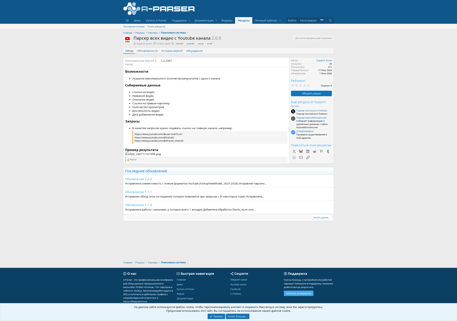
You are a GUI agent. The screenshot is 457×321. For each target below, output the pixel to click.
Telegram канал (238, 279)
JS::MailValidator (304, 131)
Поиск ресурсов (156, 26)
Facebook (235, 289)
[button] (189, 20)
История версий (172, 50)
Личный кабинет (266, 20)
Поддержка (179, 20)
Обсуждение (194, 50)
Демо (137, 20)
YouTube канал (238, 284)
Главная (181, 279)
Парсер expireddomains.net (311, 117)
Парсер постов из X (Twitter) (311, 110)
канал (201, 43)
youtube (191, 43)
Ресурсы (244, 20)
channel (180, 43)
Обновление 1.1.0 (138, 205)
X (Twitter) (235, 293)
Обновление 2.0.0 (138, 179)
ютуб (209, 43)
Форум (180, 293)
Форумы (227, 20)
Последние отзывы (134, 26)
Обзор (129, 50)
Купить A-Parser (156, 20)
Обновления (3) (147, 50)
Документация (204, 20)
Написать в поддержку (299, 293)
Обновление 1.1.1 (138, 192)
